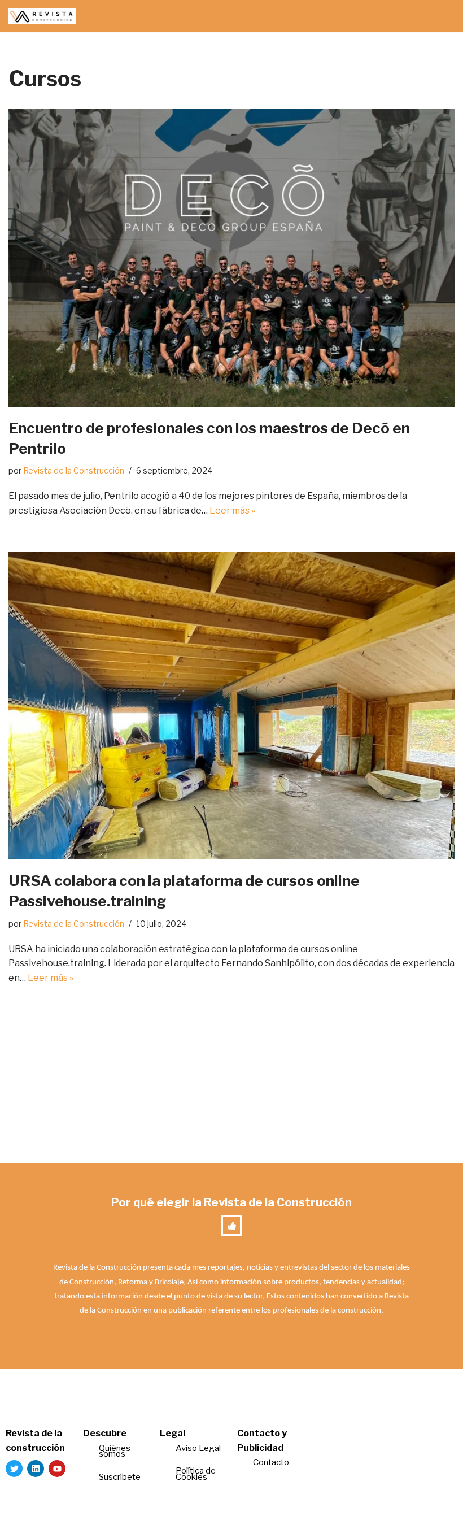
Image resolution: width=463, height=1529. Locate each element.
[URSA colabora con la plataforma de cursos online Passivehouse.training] (231, 705)
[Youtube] (57, 1468)
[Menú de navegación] (441, 16)
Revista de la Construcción (73, 471)
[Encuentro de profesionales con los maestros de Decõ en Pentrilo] (231, 258)
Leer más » (232, 510)
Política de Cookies (196, 1474)
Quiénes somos (114, 1451)
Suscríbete (120, 1477)
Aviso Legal (198, 1448)
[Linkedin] (35, 1468)
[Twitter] (14, 1468)
